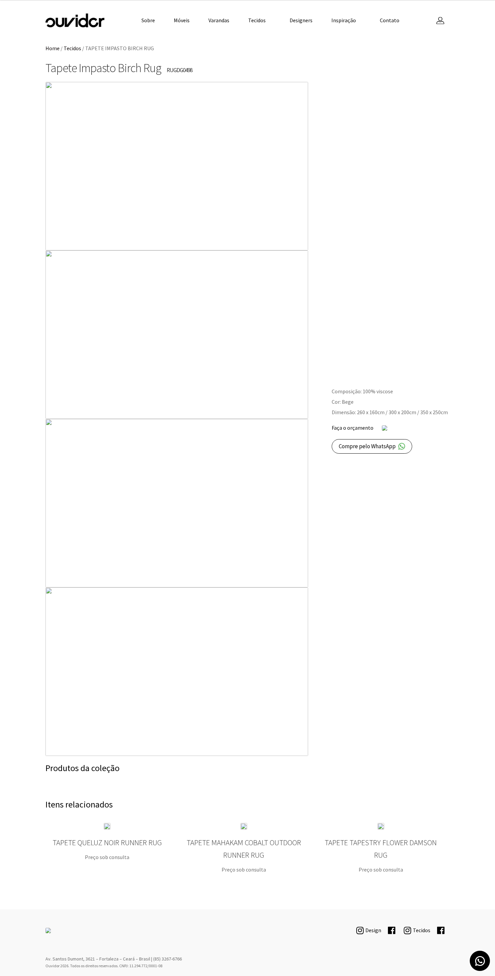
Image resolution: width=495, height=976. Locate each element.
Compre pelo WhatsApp (367, 446)
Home (52, 48)
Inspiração (343, 20)
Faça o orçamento (352, 427)
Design (373, 930)
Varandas (218, 20)
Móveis (182, 20)
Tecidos (257, 20)
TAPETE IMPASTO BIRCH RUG (74, 20)
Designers (301, 20)
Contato (389, 20)
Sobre (148, 20)
